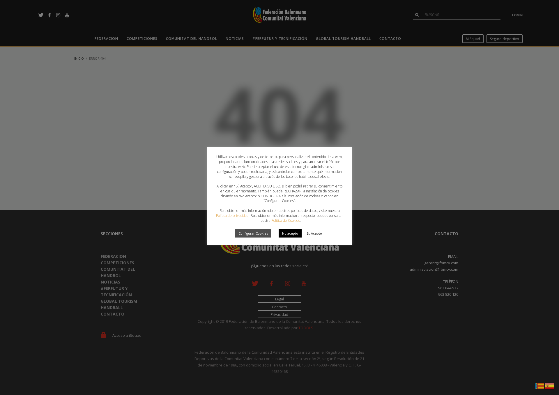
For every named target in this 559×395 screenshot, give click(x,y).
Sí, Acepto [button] (314, 233)
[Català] (540, 385)
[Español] (550, 385)
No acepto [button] (290, 233)
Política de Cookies (285, 220)
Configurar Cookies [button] (253, 233)
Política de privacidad (232, 215)
